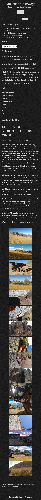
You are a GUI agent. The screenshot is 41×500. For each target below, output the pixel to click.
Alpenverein (5, 98)
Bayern (4, 104)
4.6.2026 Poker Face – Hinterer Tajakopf (16, 37)
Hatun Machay (29, 484)
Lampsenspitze (31, 72)
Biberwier (29, 56)
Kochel (21, 72)
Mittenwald (10, 75)
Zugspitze (26, 83)
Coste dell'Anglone (7, 60)
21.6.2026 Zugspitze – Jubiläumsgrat (15, 33)
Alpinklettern (4, 56)
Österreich (5, 111)
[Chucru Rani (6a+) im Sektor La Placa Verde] (20, 375)
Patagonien (33, 75)
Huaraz (9, 68)
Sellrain (11, 80)
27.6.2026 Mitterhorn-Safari (12, 31)
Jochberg (18, 67)
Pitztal (6, 77)
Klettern (6, 71)
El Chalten (18, 64)
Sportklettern (25, 80)
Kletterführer (14, 216)
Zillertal (19, 83)
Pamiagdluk (23, 75)
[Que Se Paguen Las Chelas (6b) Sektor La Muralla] (20, 328)
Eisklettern (8, 63)
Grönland (29, 64)
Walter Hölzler (28, 223)
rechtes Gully (31, 77)
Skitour (18, 80)
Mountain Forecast (7, 95)
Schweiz (4, 114)
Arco (16, 56)
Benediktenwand (23, 56)
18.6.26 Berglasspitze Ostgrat (13, 35)
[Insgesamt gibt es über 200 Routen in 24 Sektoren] (20, 282)
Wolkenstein (7, 83)
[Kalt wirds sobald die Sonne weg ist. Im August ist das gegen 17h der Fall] (20, 468)
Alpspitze (11, 56)
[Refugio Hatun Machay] (20, 437)
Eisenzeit (34, 60)
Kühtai (26, 72)
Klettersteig (14, 72)
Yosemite (14, 83)
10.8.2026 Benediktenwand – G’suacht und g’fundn (19, 29)
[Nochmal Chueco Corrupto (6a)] (20, 313)
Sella (7, 80)
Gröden (23, 64)
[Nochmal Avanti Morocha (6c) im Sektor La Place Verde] (20, 360)
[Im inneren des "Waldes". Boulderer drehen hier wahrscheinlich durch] (20, 453)
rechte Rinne (21, 77)
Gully (34, 64)
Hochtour (4, 68)
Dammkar (16, 60)
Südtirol (33, 80)
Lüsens (4, 75)
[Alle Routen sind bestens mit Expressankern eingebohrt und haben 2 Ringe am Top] (20, 391)
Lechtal (37, 72)
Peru (3, 77)
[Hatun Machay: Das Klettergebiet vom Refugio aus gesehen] (20, 251)
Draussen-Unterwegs (20, 4)
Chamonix (34, 56)
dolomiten (26, 59)
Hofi (27, 140)
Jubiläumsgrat (29, 68)
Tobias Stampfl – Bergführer (10, 120)
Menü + (20, 12)
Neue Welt (16, 75)
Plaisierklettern (12, 77)
